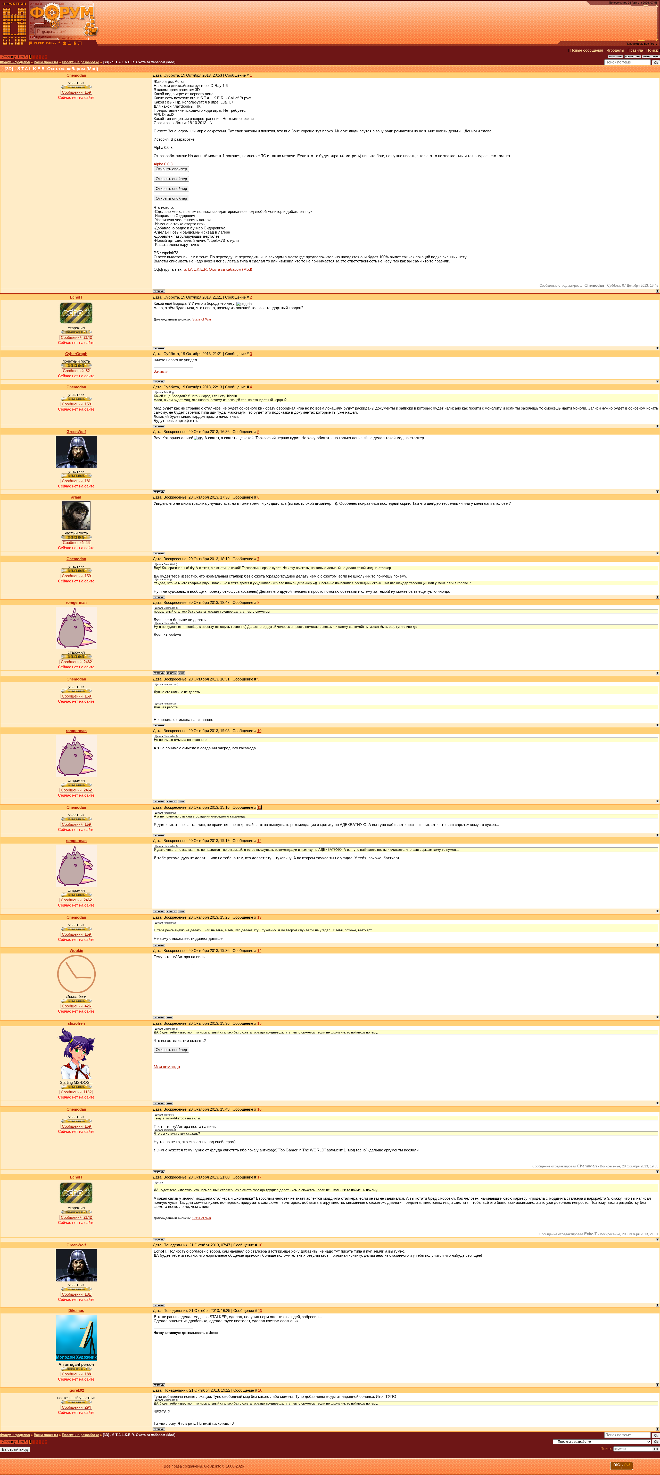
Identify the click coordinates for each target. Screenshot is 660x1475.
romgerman (76, 602)
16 (259, 1109)
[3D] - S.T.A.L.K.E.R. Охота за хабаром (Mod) (139, 62)
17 (259, 1177)
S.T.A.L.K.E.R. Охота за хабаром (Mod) (218, 269)
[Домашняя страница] (181, 673)
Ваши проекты (46, 62)
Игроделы (615, 50)
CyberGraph (76, 354)
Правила (635, 50)
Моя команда (167, 1066)
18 (260, 1245)
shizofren (76, 1023)
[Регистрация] (45, 44)
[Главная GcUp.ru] (14, 44)
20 (260, 1390)
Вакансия (161, 371)
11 (259, 807)
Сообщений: (76, 92)
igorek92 (76, 1390)
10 (259, 731)
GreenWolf (76, 432)
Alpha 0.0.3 (163, 164)
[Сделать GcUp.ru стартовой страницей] (64, 44)
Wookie (76, 951)
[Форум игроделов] (30, 44)
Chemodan (76, 75)
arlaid (76, 497)
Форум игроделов (15, 62)
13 (259, 917)
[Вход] (59, 44)
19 (260, 1311)
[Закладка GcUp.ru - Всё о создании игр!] (69, 44)
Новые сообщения (586, 50)
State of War (201, 319)
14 (259, 951)
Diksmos (76, 1311)
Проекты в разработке (80, 62)
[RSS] (79, 44)
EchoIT (76, 297)
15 (259, 1023)
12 (259, 841)
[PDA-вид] (74, 44)
